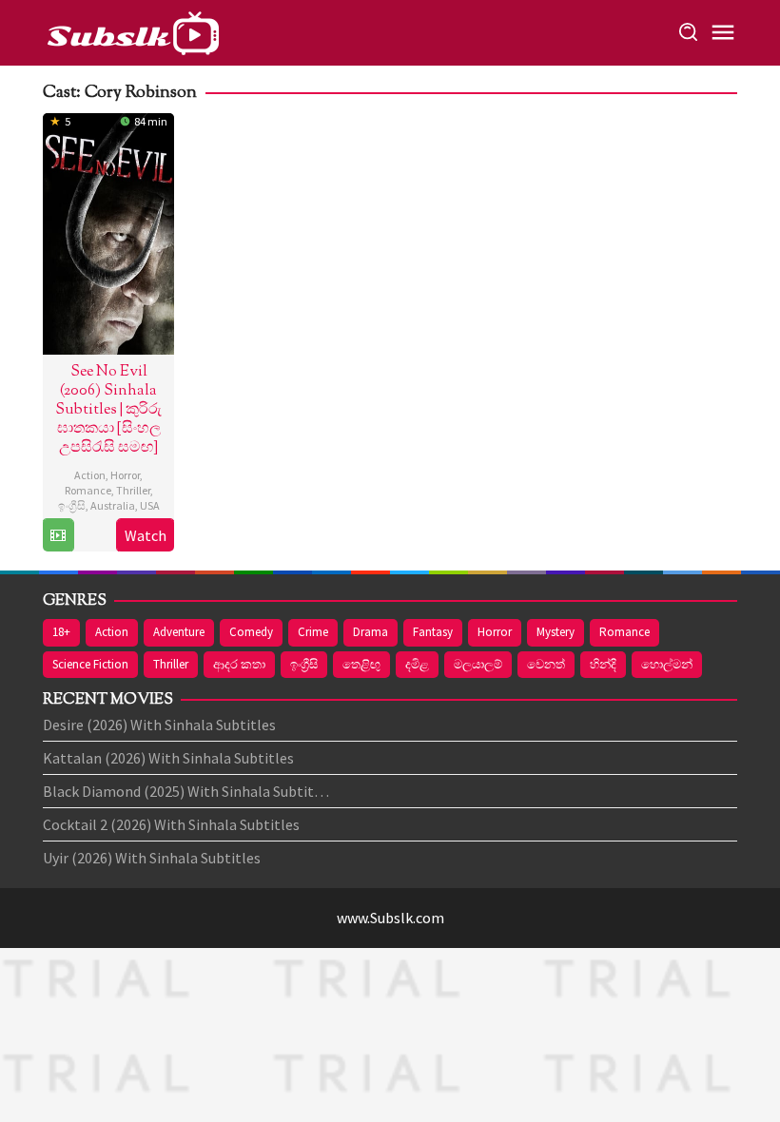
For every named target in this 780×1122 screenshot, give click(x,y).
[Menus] (723, 33)
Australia (112, 505)
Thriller (133, 490)
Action (90, 475)
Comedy (251, 632)
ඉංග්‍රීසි (72, 505)
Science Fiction (90, 664)
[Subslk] (132, 30)
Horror (125, 475)
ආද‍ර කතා (239, 664)
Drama (370, 632)
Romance (88, 490)
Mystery (555, 632)
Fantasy (433, 632)
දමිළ (417, 664)
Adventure (179, 632)
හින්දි (603, 664)
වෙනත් (546, 664)
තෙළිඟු (361, 664)
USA (150, 505)
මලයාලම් (478, 664)
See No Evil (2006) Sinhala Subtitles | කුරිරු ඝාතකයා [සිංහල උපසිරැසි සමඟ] (108, 410)
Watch (145, 535)
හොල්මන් (666, 664)
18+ (61, 632)
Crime (313, 632)
